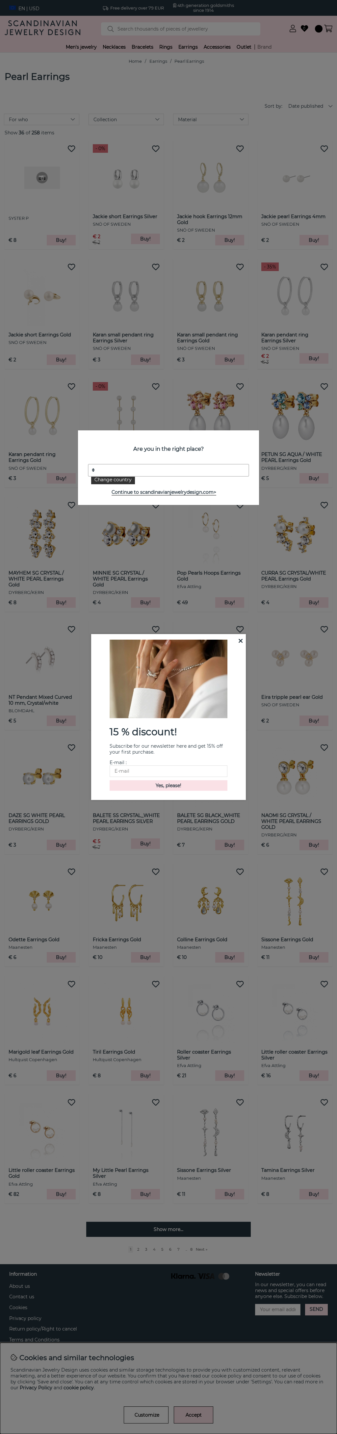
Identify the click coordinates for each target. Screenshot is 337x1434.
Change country (113, 480)
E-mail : (118, 762)
